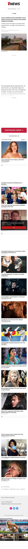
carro (17, 489)
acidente (6, 489)
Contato (3, 497)
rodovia (22, 489)
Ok (14, 227)
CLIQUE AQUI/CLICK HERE (16, 503)
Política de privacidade (9, 497)
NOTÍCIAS (6, 487)
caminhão (12, 489)
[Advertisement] (14, 70)
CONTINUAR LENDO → (14, 130)
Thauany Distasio (4, 31)
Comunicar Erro (13, 135)
